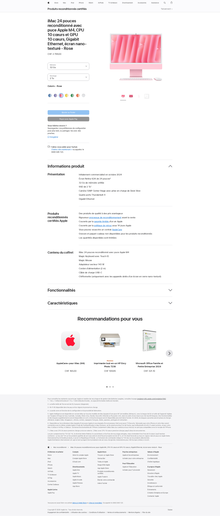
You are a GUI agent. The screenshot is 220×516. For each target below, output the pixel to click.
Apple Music (77, 476)
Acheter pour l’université (131, 470)
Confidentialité (152, 458)
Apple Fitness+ (78, 483)
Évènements (151, 490)
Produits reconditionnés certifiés (67, 8)
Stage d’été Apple (104, 465)
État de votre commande (106, 480)
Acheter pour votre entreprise (132, 458)
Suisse (170, 510)
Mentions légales (134, 512)
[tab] (123, 96)
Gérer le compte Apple (80, 455)
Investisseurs (152, 483)
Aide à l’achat (102, 483)
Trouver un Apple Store (106, 455)
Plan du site (146, 512)
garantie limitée (101, 221)
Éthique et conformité (154, 486)
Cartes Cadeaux (53, 484)
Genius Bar (101, 458)
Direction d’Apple (153, 473)
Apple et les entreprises (130, 455)
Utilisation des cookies (79, 512)
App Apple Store (103, 468)
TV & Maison (52, 475)
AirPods (50, 471)
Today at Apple (103, 462)
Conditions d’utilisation (97, 512)
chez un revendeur (95, 503)
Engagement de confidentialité (58, 512)
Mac (49, 458)
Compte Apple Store (80, 458)
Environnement (152, 455)
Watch (50, 468)
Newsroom (151, 470)
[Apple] (48, 447)
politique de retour (103, 225)
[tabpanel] (136, 55)
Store (49, 455)
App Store (76, 486)
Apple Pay (51, 493)
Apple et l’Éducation (129, 467)
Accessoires (52, 481)
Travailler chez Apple (154, 476)
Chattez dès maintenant (61, 149)
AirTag (50, 478)
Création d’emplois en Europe (157, 493)
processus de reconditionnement (105, 217)
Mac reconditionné (59, 447)
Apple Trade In (103, 477)
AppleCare (117, 229)
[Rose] (61, 95)
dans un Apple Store (79, 503)
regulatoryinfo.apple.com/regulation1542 (151, 399)
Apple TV (76, 473)
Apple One (76, 470)
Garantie (150, 480)
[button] (165, 3)
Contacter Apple (153, 496)
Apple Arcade (77, 480)
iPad (49, 462)
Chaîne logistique (153, 462)
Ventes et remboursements (116, 512)
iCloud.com (77, 462)
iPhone (50, 465)
